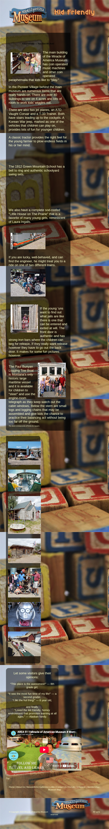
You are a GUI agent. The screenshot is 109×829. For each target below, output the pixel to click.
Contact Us (61, 787)
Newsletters (32, 787)
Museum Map (54, 790)
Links (51, 787)
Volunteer (81, 787)
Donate (71, 787)
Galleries (43, 787)
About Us (20, 787)
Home (12, 787)
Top (8, 778)
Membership (93, 787)
